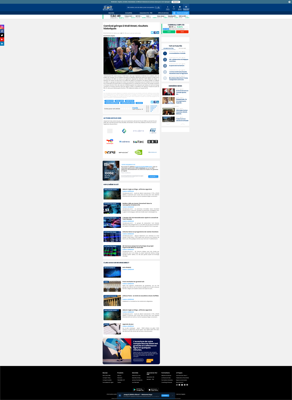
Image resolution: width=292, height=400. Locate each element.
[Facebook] (179, 385)
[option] (175, 92)
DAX (147, 16)
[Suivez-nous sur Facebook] (2, 32)
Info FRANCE (127, 267)
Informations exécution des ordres (116, 394)
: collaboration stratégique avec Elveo (178, 60)
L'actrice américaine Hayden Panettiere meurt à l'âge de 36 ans (178, 73)
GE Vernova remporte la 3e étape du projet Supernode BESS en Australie (138, 246)
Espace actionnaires (181, 380)
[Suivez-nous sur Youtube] (2, 40)
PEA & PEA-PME (106, 375)
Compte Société (107, 380)
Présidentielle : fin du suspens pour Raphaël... (181, 101)
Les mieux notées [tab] (168, 48)
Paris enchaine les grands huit (133, 282)
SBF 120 (138, 16)
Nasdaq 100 (172, 16)
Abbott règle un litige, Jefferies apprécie (137, 189)
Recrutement (179, 382)
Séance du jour (136, 375)
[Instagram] (177, 385)
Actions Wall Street (112, 103)
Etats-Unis (119, 101)
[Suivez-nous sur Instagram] (2, 27)
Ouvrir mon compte (149, 360)
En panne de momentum (176, 66)
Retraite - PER (150, 379)
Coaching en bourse (166, 382)
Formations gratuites (167, 380)
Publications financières (182, 378)
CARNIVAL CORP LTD (176, 25)
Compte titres (106, 378)
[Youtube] (187, 385)
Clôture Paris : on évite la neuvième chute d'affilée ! (141, 296)
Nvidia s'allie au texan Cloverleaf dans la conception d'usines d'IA (137, 204)
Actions (139, 103)
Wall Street (129, 101)
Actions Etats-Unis (128, 103)
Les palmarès (135, 382)
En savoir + (165, 395)
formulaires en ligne (108, 382)
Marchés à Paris (136, 378)
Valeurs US (109, 101)
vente (182, 31)
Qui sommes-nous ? (181, 375)
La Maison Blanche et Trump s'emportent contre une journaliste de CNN (178, 79)
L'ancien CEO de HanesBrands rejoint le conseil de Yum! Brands (140, 218)
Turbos (119, 382)
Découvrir (176, 2)
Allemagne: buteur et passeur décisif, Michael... (182, 112)
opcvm (119, 375)
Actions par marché (137, 380)
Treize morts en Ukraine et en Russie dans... (182, 120)
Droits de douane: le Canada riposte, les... (182, 92)
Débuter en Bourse (166, 375)
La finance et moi (165, 378)
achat (169, 31)
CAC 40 (115, 16)
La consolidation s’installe (177, 53)
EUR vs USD (182, 16)
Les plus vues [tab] (182, 48)
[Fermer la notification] (172, 395)
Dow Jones (160, 16)
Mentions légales (180, 394)
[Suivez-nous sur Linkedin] (2, 44)
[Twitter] (182, 385)
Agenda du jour (128, 324)
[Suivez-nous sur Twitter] (2, 36)
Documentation (138, 360)
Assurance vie (150, 377)
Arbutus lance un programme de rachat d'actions (140, 232)
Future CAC (128, 16)
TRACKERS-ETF (121, 380)
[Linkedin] (184, 385)
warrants (119, 378)
